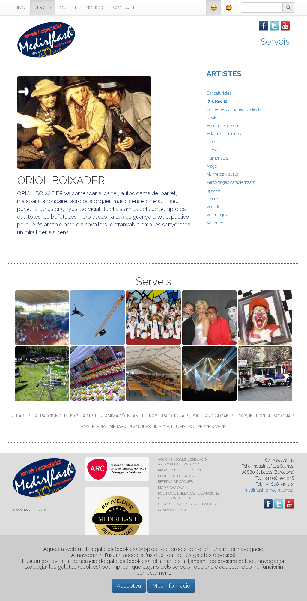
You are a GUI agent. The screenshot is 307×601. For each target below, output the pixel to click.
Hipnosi (213, 150)
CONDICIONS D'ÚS (172, 510)
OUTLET (68, 7)
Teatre (212, 198)
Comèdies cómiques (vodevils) (235, 109)
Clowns (219, 101)
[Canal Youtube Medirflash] (285, 25)
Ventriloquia (217, 214)
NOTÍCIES (95, 7)
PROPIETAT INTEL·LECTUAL (180, 470)
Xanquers (215, 222)
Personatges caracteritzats (231, 182)
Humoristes (217, 158)
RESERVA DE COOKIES (175, 482)
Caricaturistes (219, 93)
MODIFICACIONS (171, 488)
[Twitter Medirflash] (274, 25)
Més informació (171, 585)
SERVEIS (43, 7)
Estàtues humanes (224, 133)
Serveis (275, 41)
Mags (212, 166)
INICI (21, 7)
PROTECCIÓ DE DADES (176, 476)
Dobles (213, 117)
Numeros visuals (222, 174)
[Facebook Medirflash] (263, 25)
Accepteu (129, 585)
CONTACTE (124, 7)
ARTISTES (224, 73)
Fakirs (212, 141)
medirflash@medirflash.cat (269, 490)
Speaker (214, 190)
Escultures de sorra (224, 125)
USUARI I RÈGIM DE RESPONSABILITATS (189, 504)
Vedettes (214, 206)
